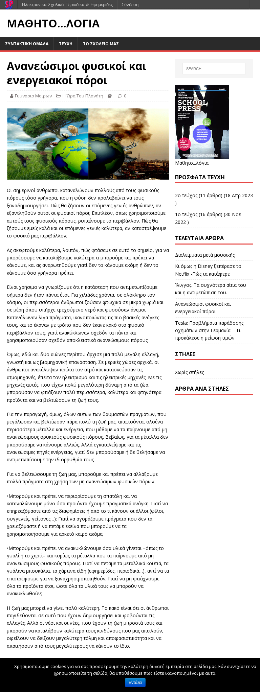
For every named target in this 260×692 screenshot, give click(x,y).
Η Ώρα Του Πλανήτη (83, 96)
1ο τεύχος (186, 214)
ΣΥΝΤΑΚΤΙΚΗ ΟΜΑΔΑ (26, 44)
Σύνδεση (130, 4)
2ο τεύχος (186, 195)
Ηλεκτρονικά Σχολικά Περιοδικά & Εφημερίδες (67, 4)
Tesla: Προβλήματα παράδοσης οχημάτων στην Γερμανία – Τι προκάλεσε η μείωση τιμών (209, 330)
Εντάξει (135, 682)
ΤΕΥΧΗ (65, 44)
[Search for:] (214, 68)
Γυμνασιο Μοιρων (33, 96)
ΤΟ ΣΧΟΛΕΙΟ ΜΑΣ (101, 44)
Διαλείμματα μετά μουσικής (205, 255)
